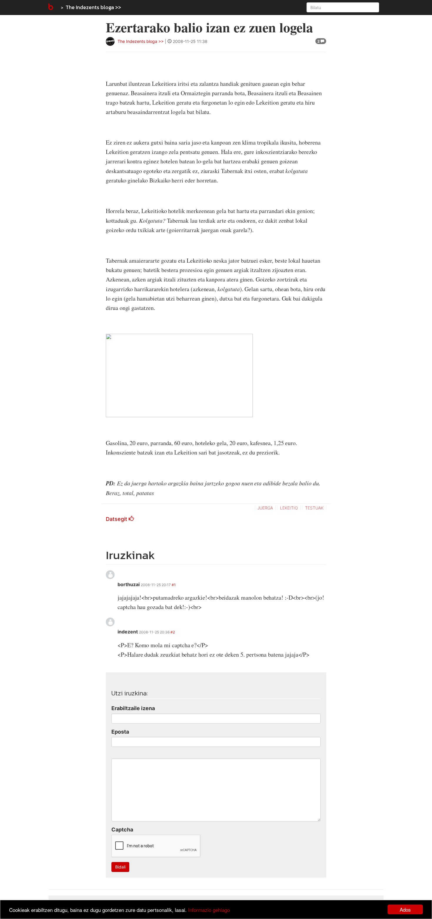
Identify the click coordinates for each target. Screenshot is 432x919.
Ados (405, 909)
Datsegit (117, 519)
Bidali (120, 866)
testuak (314, 507)
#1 (174, 585)
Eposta (120, 732)
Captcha (122, 829)
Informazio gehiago (209, 909)
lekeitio (289, 507)
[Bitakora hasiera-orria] (50, 7)
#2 (172, 632)
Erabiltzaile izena (133, 708)
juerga (265, 507)
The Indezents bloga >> (93, 7)
